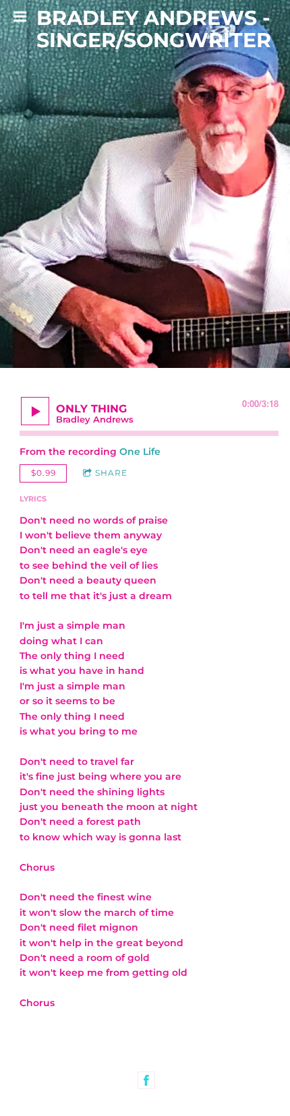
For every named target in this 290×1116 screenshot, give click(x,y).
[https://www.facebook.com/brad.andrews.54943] (146, 1080)
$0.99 (43, 473)
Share (111, 473)
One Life (140, 451)
